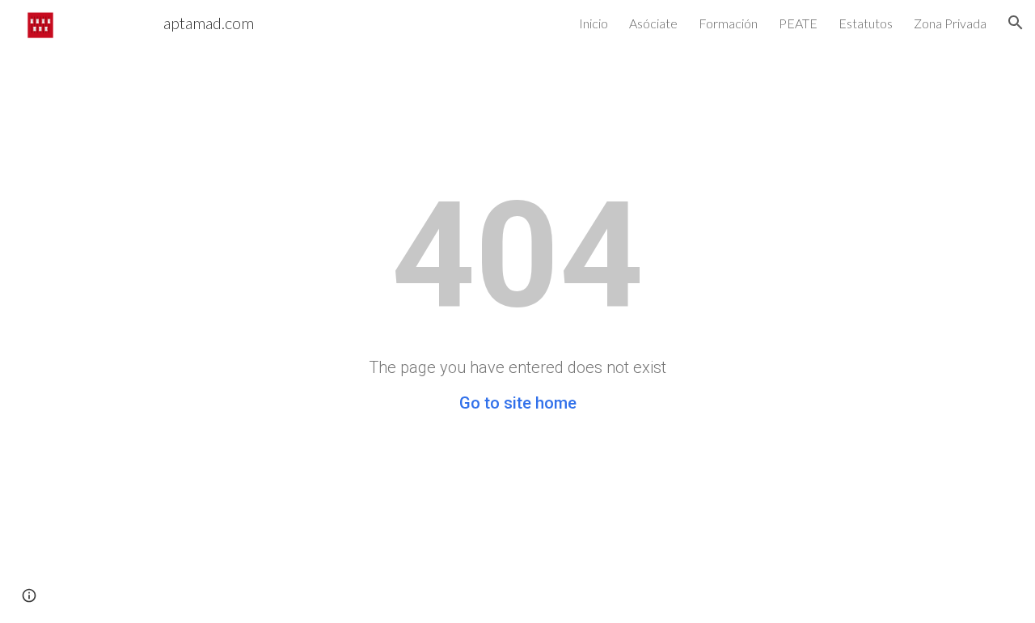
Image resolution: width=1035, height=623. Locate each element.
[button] (1015, 22)
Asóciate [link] (653, 23)
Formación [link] (728, 23)
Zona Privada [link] (950, 23)
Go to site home (518, 403)
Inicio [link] (593, 23)
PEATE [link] (798, 23)
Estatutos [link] (866, 23)
